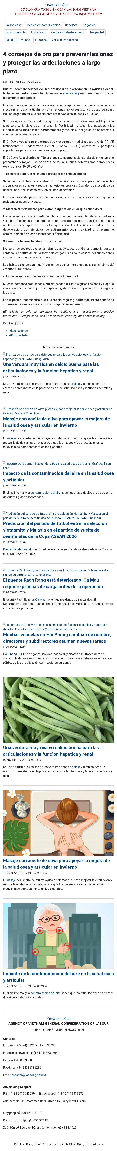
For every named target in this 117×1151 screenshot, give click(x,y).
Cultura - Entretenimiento (68, 32)
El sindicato (38, 32)
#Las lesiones (18, 331)
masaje (11, 438)
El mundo (24, 40)
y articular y (71, 93)
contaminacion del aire (45, 492)
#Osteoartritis (18, 335)
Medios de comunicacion (43, 25)
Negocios (89, 25)
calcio (76, 384)
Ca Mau (40, 599)
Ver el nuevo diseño (65, 40)
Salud (9, 40)
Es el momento (15, 32)
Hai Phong (10, 654)
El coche (41, 40)
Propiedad (97, 32)
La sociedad (13, 25)
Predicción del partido (18, 549)
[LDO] (58, 356)
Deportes (71, 25)
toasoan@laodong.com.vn (29, 1075)
